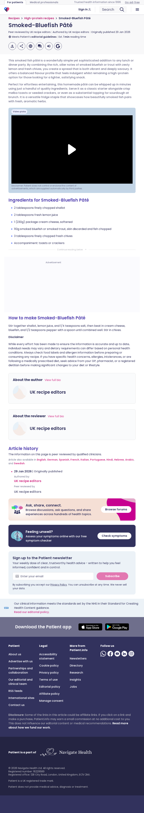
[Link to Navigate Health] (66, 752)
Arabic (129, 459)
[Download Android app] (117, 626)
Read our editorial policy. (32, 612)
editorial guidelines (44, 37)
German (52, 459)
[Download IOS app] (90, 626)
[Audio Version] (49, 46)
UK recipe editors (27, 481)
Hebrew (119, 459)
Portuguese (97, 459)
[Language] (30, 46)
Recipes (14, 18)
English (41, 459)
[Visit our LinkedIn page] (125, 653)
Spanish (64, 459)
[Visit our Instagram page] (132, 653)
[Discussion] (40, 46)
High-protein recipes (39, 18)
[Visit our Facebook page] (110, 653)
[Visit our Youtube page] (118, 653)
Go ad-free (132, 2)
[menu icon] (137, 9)
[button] (72, 509)
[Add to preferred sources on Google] (58, 46)
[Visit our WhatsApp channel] (103, 653)
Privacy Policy (58, 584)
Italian (84, 459)
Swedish (19, 463)
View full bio (53, 380)
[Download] (12, 46)
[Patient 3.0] (6, 9)
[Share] (21, 46)
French (74, 459)
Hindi (109, 459)
